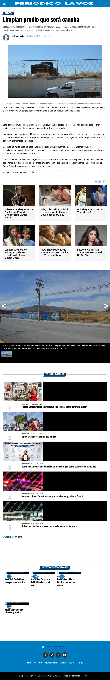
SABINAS (63, 663)
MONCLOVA (38, 663)
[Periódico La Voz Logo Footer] (55, 647)
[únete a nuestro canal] (55, 551)
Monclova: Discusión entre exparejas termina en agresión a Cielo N (52, 496)
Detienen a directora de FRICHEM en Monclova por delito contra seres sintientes (59, 466)
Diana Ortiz (19, 36)
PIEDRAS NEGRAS (51, 663)
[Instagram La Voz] (58, 655)
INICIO (29, 663)
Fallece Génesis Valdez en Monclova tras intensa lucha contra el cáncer (54, 407)
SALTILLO (80, 663)
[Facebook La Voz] (45, 655)
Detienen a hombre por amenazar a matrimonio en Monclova (49, 526)
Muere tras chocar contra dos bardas (39, 436)
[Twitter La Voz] (51, 655)
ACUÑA (71, 663)
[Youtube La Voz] (64, 655)
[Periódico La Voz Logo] (55, 3)
